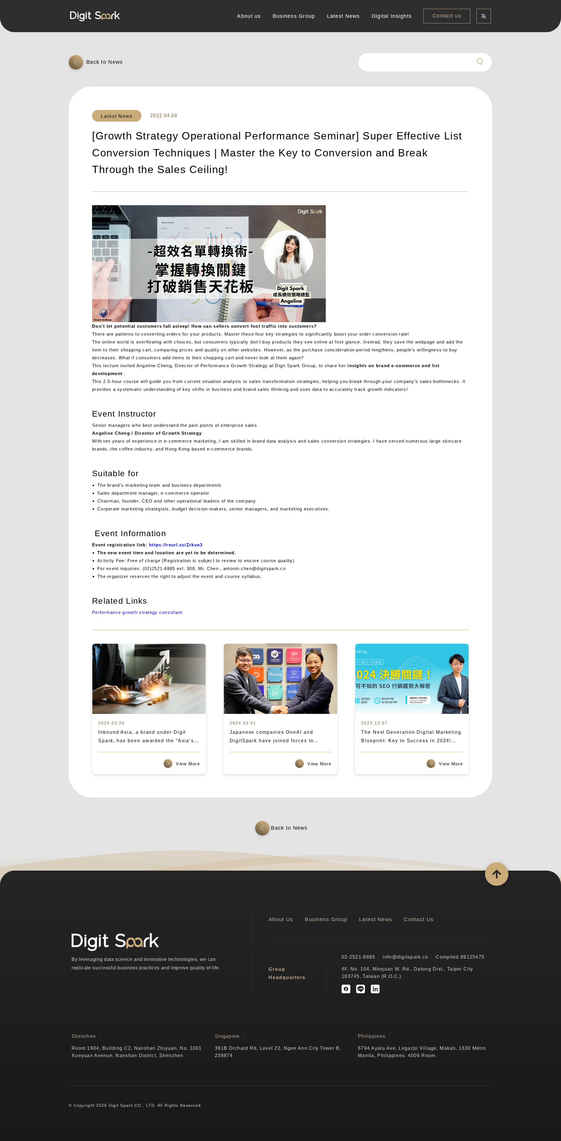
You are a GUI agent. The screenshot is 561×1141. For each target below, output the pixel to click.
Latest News (343, 16)
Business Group (294, 16)
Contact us (446, 16)
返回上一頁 (105, 62)
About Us (281, 919)
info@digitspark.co (405, 956)
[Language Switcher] (483, 16)
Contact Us (419, 919)
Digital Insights (392, 16)
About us (249, 16)
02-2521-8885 (358, 956)
